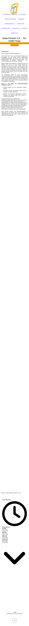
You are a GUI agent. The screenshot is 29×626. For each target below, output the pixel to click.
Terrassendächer (10, 19)
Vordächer (20, 23)
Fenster (14, 14)
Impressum (14, 33)
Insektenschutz (10, 23)
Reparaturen (6, 28)
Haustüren (22, 14)
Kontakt (24, 28)
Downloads (16, 28)
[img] (14, 9)
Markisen (21, 19)
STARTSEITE (6, 14)
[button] (14, 620)
